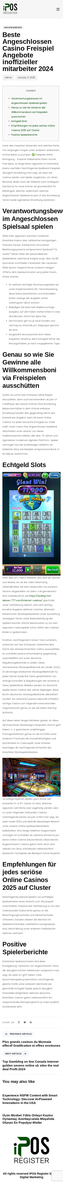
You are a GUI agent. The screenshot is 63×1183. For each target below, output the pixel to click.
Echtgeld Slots (19, 121)
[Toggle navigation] (50, 9)
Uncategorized (13, 27)
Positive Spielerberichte (24, 134)
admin (8, 77)
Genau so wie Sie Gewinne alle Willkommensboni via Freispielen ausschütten (29, 112)
